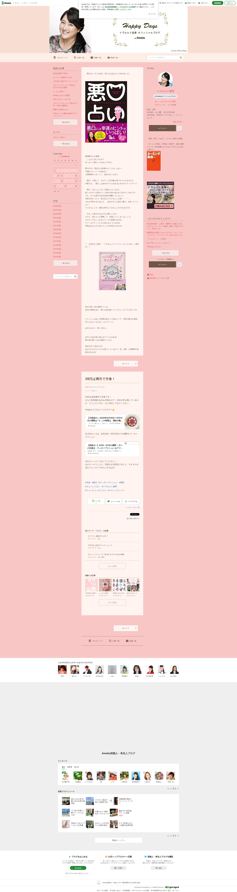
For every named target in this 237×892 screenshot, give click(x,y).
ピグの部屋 (172, 105)
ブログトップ (62, 58)
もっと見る (112, 566)
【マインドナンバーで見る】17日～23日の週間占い (65, 104)
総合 (63, 767)
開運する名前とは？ (61, 109)
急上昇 (76, 767)
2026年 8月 (65, 156)
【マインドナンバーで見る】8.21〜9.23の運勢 (64, 86)
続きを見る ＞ (178, 122)
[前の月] (60, 157)
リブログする (132, 501)
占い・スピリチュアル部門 (165, 101)
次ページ (125, 364)
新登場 (69, 767)
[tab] (63, 767)
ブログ (93, 391)
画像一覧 (97, 58)
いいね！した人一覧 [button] (132, 507)
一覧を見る (165, 253)
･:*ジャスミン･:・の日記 (156, 239)
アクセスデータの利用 (141, 890)
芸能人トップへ (118, 840)
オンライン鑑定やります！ (63, 77)
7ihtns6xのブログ (154, 247)
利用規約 (127, 890)
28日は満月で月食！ (100, 379)
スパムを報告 (103, 890)
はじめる (78, 868)
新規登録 (217, 3)
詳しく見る (118, 868)
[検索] (181, 57)
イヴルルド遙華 (165, 91)
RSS (151, 275)
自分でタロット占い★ (61, 99)
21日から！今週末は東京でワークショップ (65, 114)
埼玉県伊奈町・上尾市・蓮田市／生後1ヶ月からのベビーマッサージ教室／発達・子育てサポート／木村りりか (165, 226)
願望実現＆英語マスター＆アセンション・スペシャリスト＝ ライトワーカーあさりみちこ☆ (165, 233)
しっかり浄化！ (59, 91)
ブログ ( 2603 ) (59, 137)
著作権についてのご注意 (159, 278)
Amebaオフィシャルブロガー (166, 96)
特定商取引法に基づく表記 (162, 890)
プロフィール (160, 105)
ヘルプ (177, 890)
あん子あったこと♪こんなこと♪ (159, 243)
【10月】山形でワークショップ (65, 81)
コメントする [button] (115, 501)
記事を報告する (134, 518)
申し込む (159, 868)
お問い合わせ (116, 890)
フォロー (163, 128)
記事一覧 (80, 58)
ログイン (230, 3)
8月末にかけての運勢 (61, 95)
